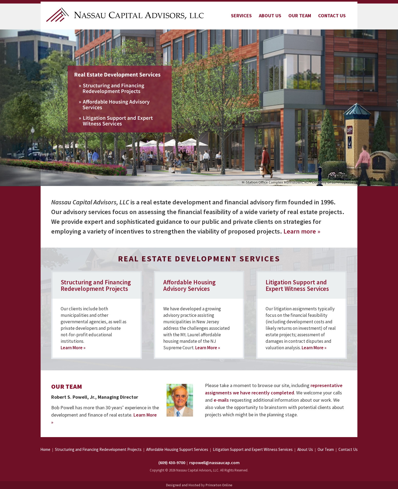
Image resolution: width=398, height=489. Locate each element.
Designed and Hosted (183, 485)
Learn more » (301, 231)
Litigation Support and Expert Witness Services (297, 285)
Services (241, 15)
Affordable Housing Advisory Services (189, 285)
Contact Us (332, 15)
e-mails (221, 400)
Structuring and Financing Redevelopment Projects (96, 285)
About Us (270, 15)
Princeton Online (218, 485)
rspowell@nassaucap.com (214, 462)
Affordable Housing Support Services (177, 449)
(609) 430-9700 (171, 462)
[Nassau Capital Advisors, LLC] (125, 14)
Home (45, 449)
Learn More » (73, 348)
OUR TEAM (66, 386)
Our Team (299, 15)
